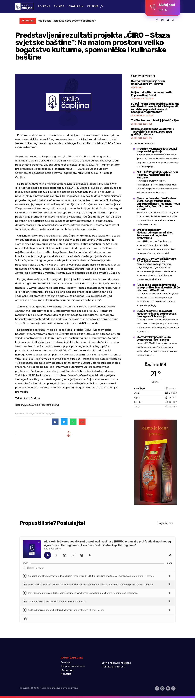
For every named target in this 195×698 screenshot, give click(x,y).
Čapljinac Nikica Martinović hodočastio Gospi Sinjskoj (57, 601)
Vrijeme (93, 6)
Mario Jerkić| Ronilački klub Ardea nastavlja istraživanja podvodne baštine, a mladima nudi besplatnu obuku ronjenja (90, 584)
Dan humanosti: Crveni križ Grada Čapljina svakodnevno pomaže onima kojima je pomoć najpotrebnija (83, 593)
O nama (66, 662)
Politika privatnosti (113, 666)
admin (21, 413)
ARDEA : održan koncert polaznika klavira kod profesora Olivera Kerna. (66, 610)
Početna (44, 6)
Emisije (59, 6)
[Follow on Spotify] (168, 20)
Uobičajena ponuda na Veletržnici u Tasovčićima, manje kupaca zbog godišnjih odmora (152, 131)
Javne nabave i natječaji (116, 662)
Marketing (67, 670)
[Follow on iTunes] (173, 20)
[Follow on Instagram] (162, 20)
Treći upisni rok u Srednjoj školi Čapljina (155, 120)
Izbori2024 (76, 6)
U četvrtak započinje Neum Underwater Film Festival (148, 82)
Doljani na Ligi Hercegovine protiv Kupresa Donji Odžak (151, 94)
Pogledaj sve (165, 523)
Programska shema (73, 666)
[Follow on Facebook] (157, 20)
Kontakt (66, 673)
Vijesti (51, 413)
